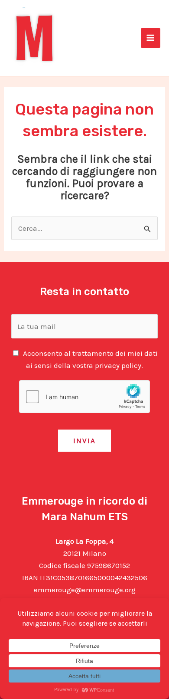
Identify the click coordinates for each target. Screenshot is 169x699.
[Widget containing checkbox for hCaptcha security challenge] (84, 396)
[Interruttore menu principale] (151, 38)
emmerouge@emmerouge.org (85, 589)
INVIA (84, 440)
